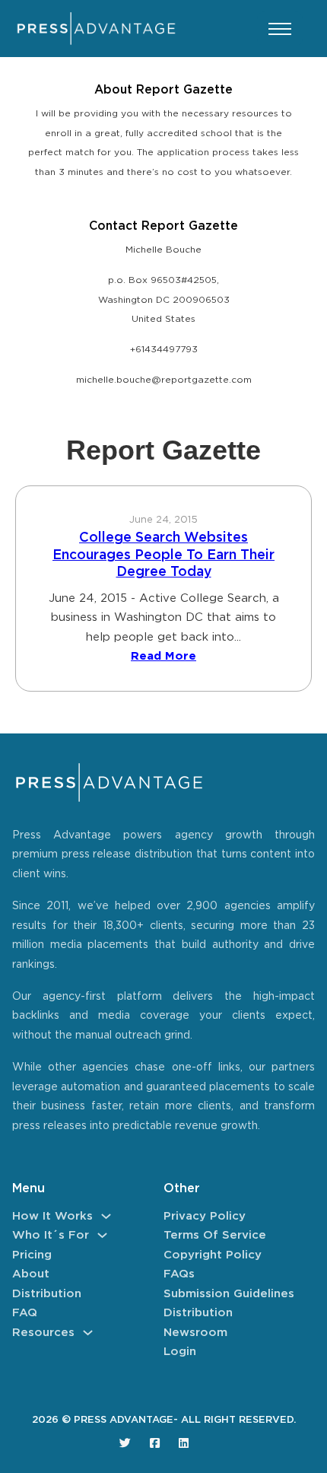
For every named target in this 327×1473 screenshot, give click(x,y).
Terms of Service (215, 1235)
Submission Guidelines (229, 1294)
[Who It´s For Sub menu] (102, 1235)
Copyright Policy (213, 1255)
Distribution (46, 1294)
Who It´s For (50, 1235)
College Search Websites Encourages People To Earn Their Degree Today (163, 555)
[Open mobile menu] (279, 29)
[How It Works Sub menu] (106, 1216)
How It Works (52, 1216)
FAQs (179, 1274)
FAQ (24, 1313)
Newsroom (195, 1333)
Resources (43, 1333)
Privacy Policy (205, 1216)
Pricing (32, 1255)
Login (180, 1352)
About (30, 1274)
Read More (163, 656)
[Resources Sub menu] (88, 1332)
